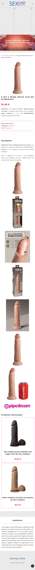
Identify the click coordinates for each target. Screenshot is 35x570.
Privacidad (17, 562)
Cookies (23, 562)
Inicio (2, 55)
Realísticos (13, 55)
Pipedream (9, 128)
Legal (11, 562)
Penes (7, 55)
